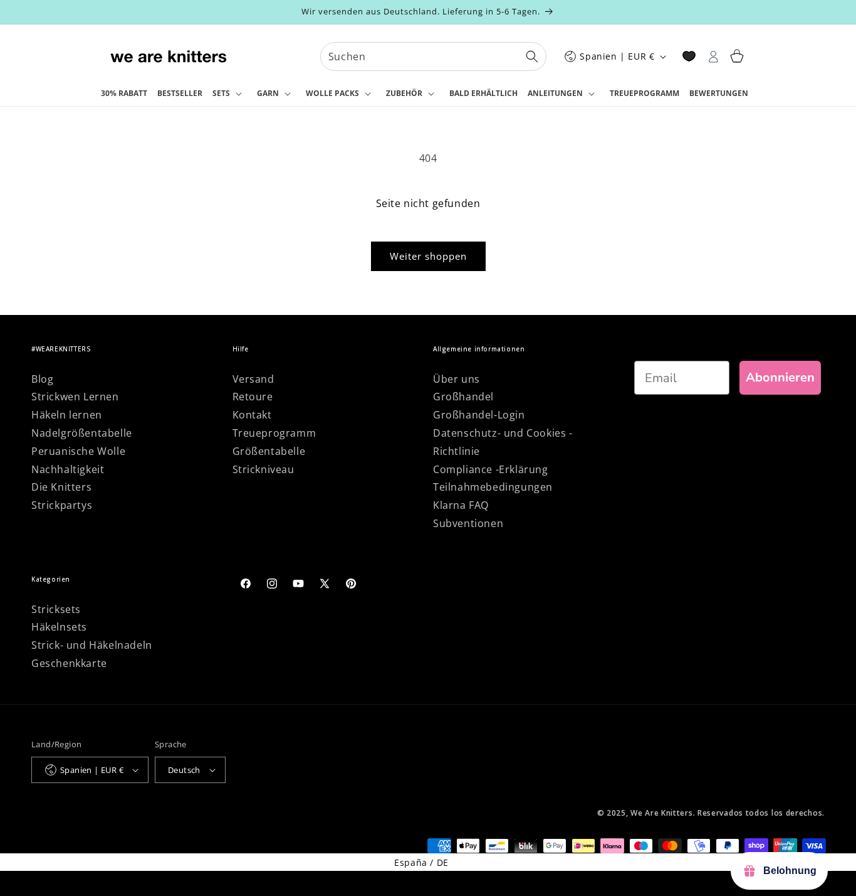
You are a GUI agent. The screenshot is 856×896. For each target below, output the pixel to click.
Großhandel (463, 396)
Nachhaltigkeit (67, 469)
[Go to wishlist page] (689, 56)
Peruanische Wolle (78, 451)
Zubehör (404, 93)
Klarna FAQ (461, 505)
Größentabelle (269, 451)
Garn (268, 93)
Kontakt (252, 415)
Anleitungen (555, 93)
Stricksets (56, 609)
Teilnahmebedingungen (493, 487)
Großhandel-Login (479, 415)
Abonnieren (780, 377)
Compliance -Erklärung (490, 469)
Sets (221, 93)
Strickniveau (263, 469)
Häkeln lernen (66, 415)
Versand (253, 379)
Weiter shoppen (428, 256)
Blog (42, 379)
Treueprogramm (274, 433)
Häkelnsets (59, 627)
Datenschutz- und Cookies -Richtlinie (503, 442)
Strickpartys (61, 505)
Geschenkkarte (69, 663)
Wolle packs (332, 93)
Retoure (252, 396)
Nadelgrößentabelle (81, 433)
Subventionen (468, 523)
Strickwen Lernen (75, 396)
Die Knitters (61, 487)
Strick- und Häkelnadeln (91, 645)
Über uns (456, 379)
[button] (229, 94)
